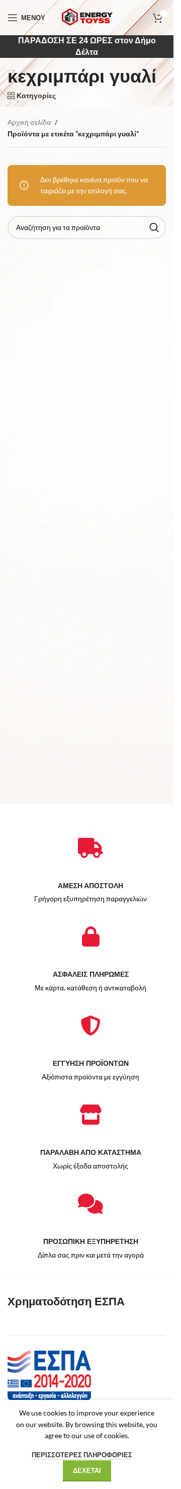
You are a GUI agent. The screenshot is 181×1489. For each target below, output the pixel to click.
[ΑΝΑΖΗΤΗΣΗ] (154, 227)
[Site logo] (87, 17)
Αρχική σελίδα (29, 122)
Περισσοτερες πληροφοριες (82, 1455)
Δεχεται (87, 1470)
